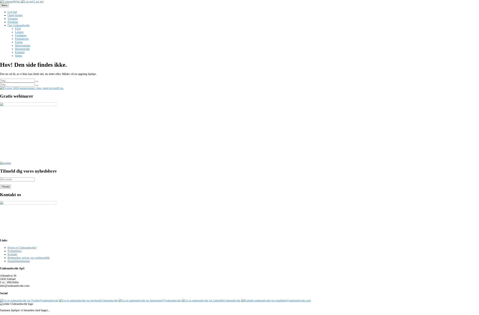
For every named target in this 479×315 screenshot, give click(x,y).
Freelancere (22, 38)
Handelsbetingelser (18, 261)
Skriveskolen (22, 45)
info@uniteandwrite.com (296, 300)
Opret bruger (15, 15)
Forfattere (20, 35)
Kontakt (20, 52)
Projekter (12, 22)
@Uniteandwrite (171, 300)
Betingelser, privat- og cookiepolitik (28, 257)
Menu (4, 5)
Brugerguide (22, 48)
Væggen (12, 18)
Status (18, 55)
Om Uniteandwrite (18, 25)
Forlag (19, 42)
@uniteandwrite (48, 300)
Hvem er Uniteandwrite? (22, 247)
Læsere (19, 32)
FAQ (18, 28)
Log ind (38, 1)
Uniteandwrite (109, 300)
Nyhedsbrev (14, 251)
